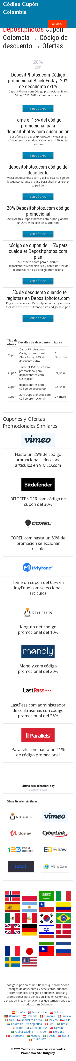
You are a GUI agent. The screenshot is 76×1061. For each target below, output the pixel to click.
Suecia (50, 1035)
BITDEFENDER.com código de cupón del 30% (38, 501)
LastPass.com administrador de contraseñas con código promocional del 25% (38, 710)
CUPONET (39, 1039)
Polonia (58, 1012)
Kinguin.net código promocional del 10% (38, 629)
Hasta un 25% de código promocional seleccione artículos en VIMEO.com (38, 460)
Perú (51, 1024)
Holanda (31, 1016)
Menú (59, 24)
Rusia (65, 1035)
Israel (42, 1031)
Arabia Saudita (23, 1031)
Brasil (64, 1024)
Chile (67, 1020)
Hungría (35, 1035)
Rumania (49, 1016)
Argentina (35, 1024)
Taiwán (58, 1028)
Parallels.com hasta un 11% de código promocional (38, 752)
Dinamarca (17, 1035)
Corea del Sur (38, 1028)
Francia (66, 1016)
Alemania (14, 1016)
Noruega (58, 1031)
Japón (19, 1028)
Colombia (16, 1024)
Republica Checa (31, 1020)
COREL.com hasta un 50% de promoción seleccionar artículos (38, 543)
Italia (11, 1020)
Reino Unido (39, 1012)
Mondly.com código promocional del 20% (38, 668)
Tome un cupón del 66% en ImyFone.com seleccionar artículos (38, 588)
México (53, 1020)
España (20, 1012)
